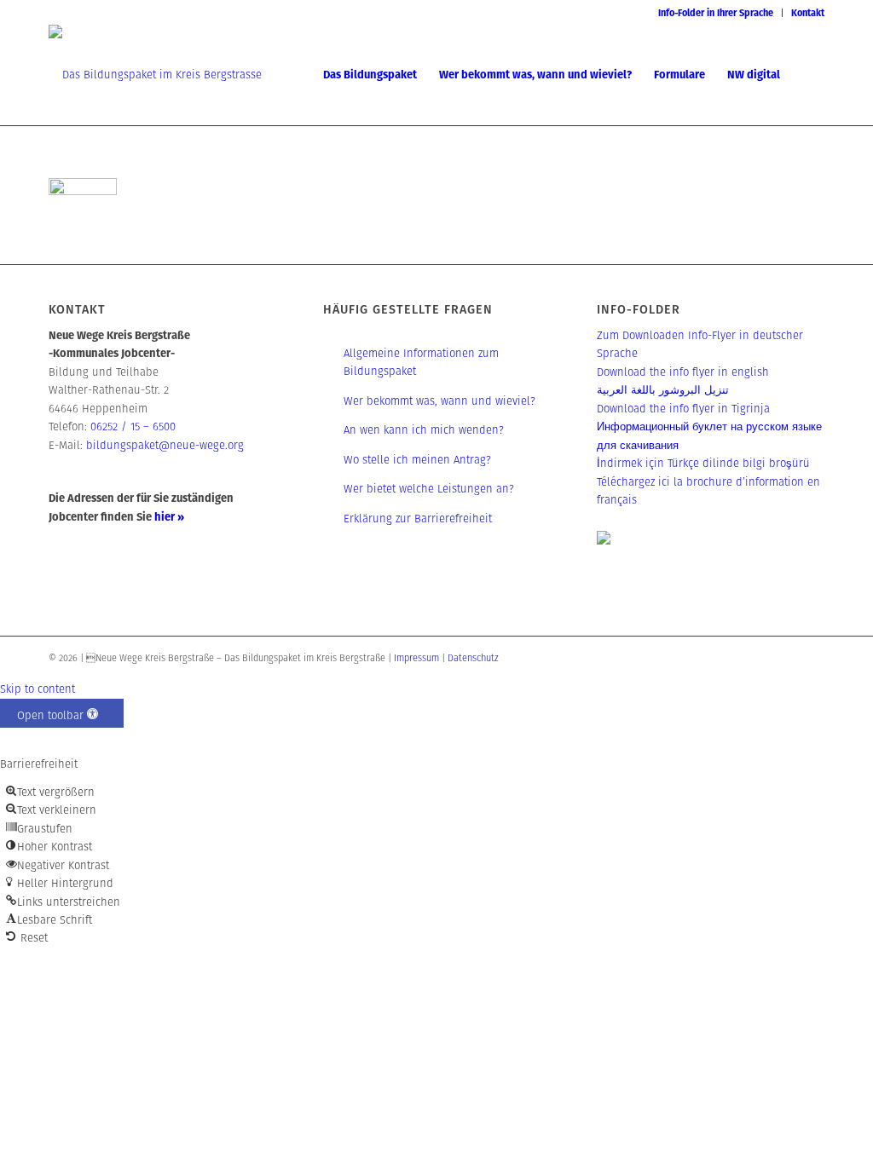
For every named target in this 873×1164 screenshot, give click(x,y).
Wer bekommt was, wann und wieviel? (439, 401)
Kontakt (807, 13)
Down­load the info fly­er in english (683, 372)
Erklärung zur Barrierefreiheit (418, 518)
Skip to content (37, 689)
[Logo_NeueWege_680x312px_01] (155, 75)
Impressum (416, 658)
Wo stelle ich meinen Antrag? (417, 460)
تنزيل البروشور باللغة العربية (663, 390)
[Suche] (807, 75)
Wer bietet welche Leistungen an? (429, 489)
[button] (62, 713)
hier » (169, 517)
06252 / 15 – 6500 (133, 426)
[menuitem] (716, 13)
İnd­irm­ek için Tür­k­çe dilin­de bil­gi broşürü (703, 463)
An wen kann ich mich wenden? (424, 430)
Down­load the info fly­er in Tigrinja (683, 408)
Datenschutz (473, 658)
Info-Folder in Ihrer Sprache (715, 13)
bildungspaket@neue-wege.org (165, 445)
